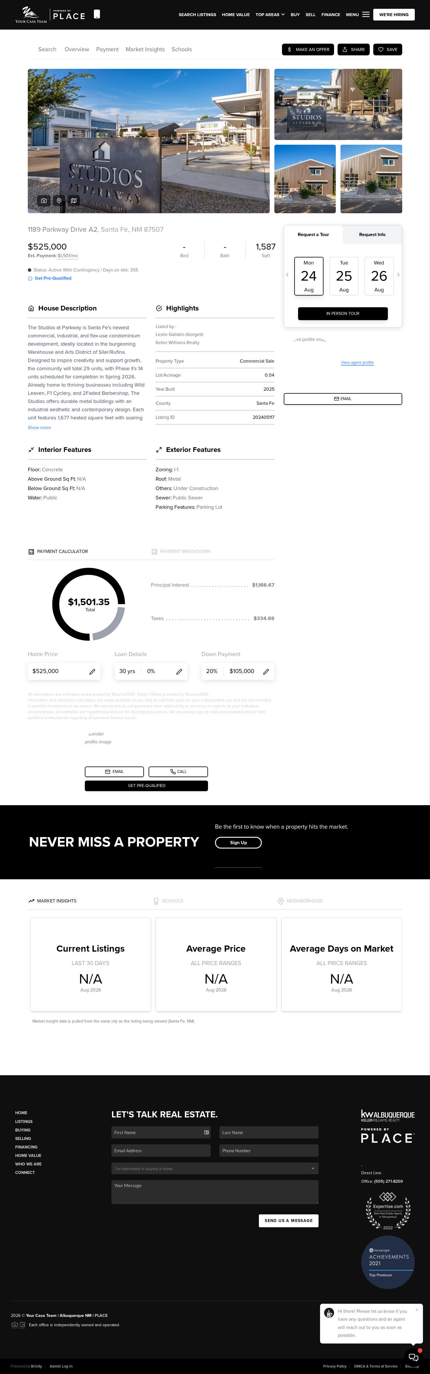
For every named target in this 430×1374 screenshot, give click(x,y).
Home (21, 1112)
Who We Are (28, 1164)
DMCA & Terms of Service (376, 1366)
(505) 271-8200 (388, 1181)
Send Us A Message (289, 1220)
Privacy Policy (335, 1366)
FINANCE (330, 14)
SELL (311, 14)
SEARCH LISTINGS (197, 14)
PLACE (101, 1315)
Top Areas (267, 14)
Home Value (236, 14)
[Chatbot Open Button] (413, 1357)
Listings (23, 1121)
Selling (23, 1138)
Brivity (36, 1366)
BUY (295, 14)
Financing (26, 1147)
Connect (25, 1172)
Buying (22, 1130)
